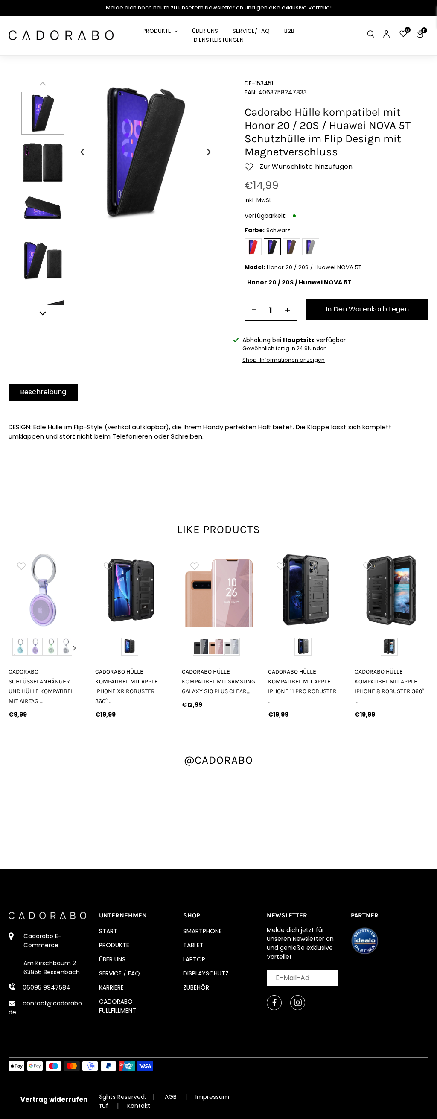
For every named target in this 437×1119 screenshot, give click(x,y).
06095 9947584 (46, 987)
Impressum (212, 1097)
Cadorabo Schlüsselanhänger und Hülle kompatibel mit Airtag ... (41, 686)
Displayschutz (206, 973)
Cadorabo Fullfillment (117, 1006)
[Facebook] (274, 1002)
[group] (45, 590)
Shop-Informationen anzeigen (283, 359)
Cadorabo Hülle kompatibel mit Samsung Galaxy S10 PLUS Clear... (218, 681)
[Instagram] (297, 1002)
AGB (170, 1097)
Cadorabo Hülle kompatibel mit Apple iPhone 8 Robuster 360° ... (389, 686)
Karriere (111, 987)
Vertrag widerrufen (53, 1099)
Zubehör (196, 987)
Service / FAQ (119, 973)
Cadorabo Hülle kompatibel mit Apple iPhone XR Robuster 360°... (126, 686)
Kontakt (138, 1105)
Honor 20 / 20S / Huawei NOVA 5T (299, 282)
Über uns (112, 959)
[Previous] (83, 152)
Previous (16, 648)
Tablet (193, 945)
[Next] (207, 152)
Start (108, 931)
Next (74, 648)
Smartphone (202, 931)
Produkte (114, 945)
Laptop (194, 959)
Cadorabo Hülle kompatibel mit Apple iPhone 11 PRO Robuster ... (302, 686)
